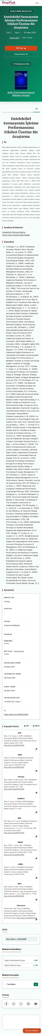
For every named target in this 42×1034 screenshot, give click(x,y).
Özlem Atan (14, 38)
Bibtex (37, 726)
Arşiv (4, 929)
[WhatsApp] (14, 1004)
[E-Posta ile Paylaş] (36, 1004)
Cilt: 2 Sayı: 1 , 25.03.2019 (16, 939)
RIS (27, 726)
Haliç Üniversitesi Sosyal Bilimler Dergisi (21, 94)
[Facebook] (6, 1004)
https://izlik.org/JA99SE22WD (16, 714)
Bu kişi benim (19, 651)
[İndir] (36, 984)
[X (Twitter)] (21, 1004)
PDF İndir (19, 48)
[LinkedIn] (28, 1004)
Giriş (37, 3)
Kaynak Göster (19, 54)
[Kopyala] (36, 749)
